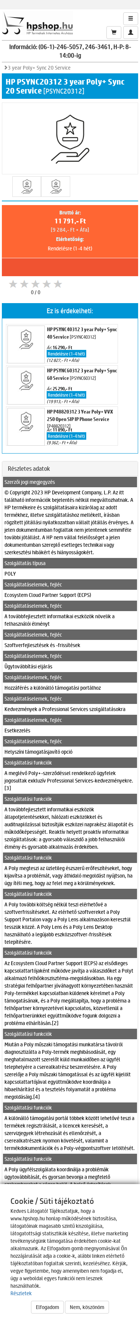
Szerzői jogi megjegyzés (29, 482)
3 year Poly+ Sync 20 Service (39, 67)
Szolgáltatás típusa (25, 563)
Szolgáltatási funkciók (28, 762)
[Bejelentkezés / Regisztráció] (130, 32)
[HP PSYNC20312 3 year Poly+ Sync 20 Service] (26, 186)
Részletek (21, 1293)
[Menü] (130, 18)
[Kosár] (113, 32)
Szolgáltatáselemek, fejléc (33, 584)
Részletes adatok (29, 468)
